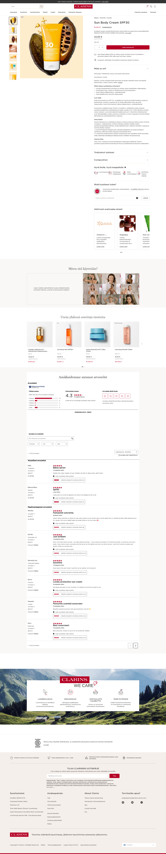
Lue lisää (128, 33)
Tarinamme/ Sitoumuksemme (95, 801)
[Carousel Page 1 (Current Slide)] (82, 366)
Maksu (49, 824)
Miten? (120, 82)
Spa (86, 805)
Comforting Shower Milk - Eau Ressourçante (25, 815)
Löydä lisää (100, 246)
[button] (13, 21)
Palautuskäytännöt (54, 817)
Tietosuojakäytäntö (54, 845)
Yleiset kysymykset (54, 805)
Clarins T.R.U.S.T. (137, 189)
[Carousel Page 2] (122, 252)
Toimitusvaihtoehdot (54, 820)
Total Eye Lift (14, 805)
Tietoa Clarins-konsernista (94, 798)
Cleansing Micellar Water (18, 801)
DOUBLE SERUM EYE (17, 798)
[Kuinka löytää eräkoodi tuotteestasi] (137, 198)
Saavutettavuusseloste (88, 845)
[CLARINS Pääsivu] (83, 6)
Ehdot (43, 845)
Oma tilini (50, 808)
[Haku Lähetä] (41, 6)
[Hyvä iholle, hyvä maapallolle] (125, 167)
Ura (86, 812)
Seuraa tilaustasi (53, 813)
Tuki (48, 798)
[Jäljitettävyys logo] (97, 191)
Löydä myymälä (90, 808)
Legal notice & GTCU (71, 845)
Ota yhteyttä (51, 801)
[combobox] (139, 845)
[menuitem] (147, 6)
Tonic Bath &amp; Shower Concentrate (23, 808)
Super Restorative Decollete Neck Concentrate (26, 812)
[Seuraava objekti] (146, 231)
